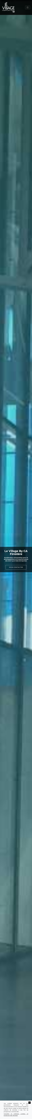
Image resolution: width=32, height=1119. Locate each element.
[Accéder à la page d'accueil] (8, 7)
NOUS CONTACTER (16, 567)
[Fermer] (29, 1103)
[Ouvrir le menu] (27, 7)
